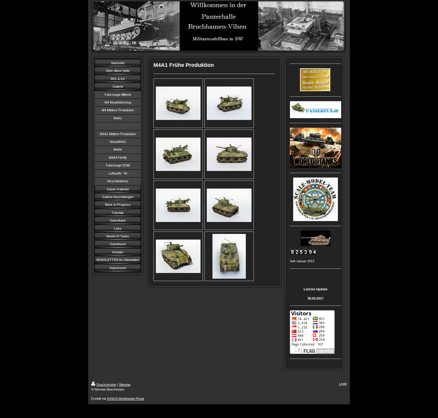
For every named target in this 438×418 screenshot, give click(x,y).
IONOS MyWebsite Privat (125, 398)
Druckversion (106, 384)
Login (343, 383)
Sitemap (125, 384)
